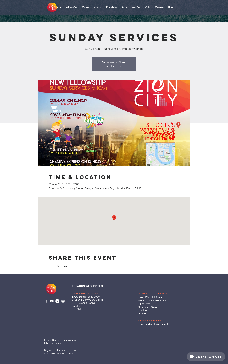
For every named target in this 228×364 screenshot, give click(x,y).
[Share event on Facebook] (50, 266)
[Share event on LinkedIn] (65, 266)
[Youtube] (52, 301)
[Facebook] (46, 301)
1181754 (71, 350)
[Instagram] (63, 301)
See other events (114, 66)
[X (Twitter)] (57, 301)
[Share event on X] (57, 266)
